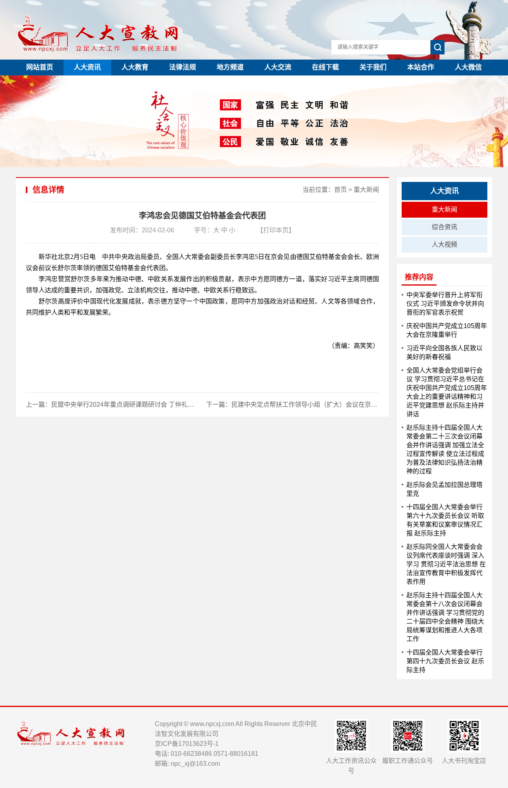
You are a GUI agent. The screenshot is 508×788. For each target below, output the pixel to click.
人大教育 (134, 67)
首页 (340, 189)
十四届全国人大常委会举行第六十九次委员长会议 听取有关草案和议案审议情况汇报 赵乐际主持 (445, 520)
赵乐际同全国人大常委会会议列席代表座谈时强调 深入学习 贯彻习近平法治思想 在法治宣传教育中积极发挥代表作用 (446, 564)
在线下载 (325, 67)
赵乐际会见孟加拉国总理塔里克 (444, 489)
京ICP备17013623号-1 (187, 743)
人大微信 (468, 67)
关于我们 (373, 67)
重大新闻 (366, 189)
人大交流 (277, 67)
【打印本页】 (276, 230)
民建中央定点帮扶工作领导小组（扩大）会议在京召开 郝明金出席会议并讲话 (340, 404)
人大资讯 (87, 67)
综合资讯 (444, 227)
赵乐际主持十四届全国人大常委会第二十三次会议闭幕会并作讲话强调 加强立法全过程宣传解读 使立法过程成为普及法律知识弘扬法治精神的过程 (445, 449)
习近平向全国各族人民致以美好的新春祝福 (444, 352)
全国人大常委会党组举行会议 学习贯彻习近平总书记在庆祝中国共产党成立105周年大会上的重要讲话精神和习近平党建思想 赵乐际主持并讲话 (446, 392)
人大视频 (444, 244)
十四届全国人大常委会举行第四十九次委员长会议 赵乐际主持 (445, 661)
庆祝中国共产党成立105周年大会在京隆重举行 (446, 330)
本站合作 (420, 67)
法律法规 (182, 67)
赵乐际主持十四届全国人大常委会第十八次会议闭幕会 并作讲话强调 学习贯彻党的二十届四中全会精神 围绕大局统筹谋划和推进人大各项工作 (445, 617)
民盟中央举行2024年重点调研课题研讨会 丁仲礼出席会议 (132, 404)
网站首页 (39, 67)
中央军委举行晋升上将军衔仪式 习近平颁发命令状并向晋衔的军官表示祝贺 (445, 304)
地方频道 (230, 67)
